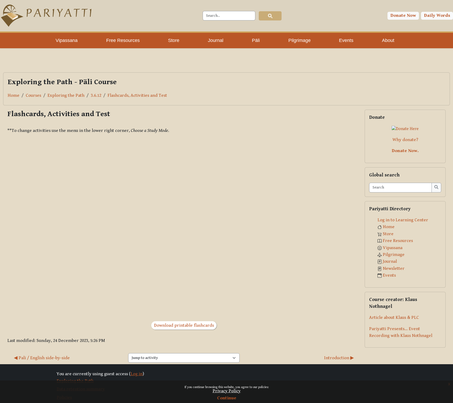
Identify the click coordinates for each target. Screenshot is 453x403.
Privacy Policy (227, 391)
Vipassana (392, 247)
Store (388, 234)
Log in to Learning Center (403, 220)
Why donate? (405, 139)
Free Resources (398, 240)
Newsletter (394, 268)
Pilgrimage (394, 254)
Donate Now (403, 15)
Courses (33, 95)
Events (389, 275)
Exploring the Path (65, 95)
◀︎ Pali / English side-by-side (42, 358)
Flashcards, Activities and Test (137, 95)
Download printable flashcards (184, 325)
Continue (226, 398)
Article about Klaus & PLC (394, 317)
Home (13, 95)
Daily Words (437, 15)
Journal (390, 261)
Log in (137, 374)
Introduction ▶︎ (339, 358)
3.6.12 (96, 95)
